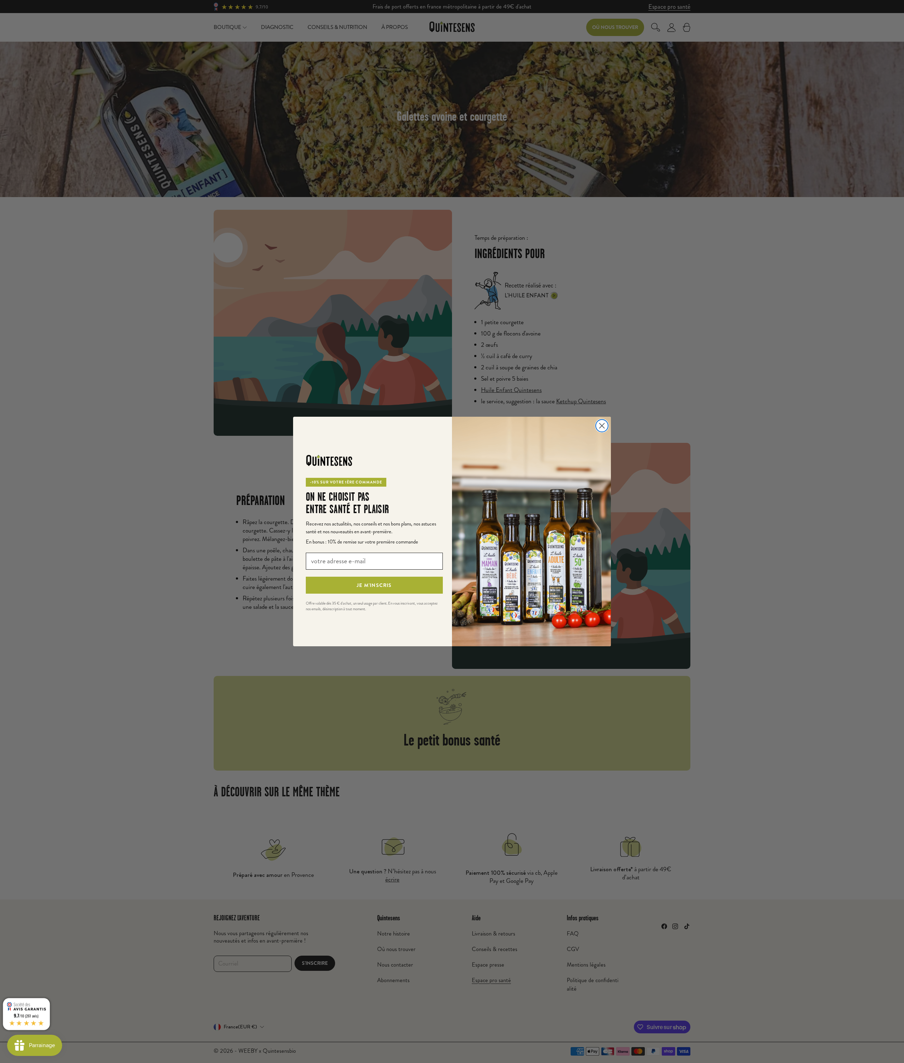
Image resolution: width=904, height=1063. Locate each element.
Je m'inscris (374, 585)
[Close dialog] (602, 426)
